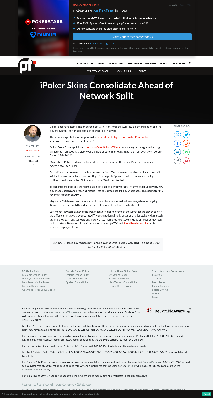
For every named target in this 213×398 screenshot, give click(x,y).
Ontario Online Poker (77, 274)
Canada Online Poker (77, 270)
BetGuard (132, 365)
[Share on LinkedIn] (177, 152)
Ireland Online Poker (120, 285)
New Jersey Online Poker (35, 282)
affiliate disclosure (83, 384)
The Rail (164, 63)
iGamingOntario (31, 369)
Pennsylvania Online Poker (36, 278)
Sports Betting (160, 289)
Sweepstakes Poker (98, 71)
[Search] (190, 63)
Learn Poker (179, 63)
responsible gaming (65, 384)
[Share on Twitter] (177, 134)
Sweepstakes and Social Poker (168, 270)
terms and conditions (31, 384)
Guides (142, 71)
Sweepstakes (135, 63)
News (155, 297)
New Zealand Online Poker (123, 282)
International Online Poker (124, 270)
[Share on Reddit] (186, 143)
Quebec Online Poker (77, 282)
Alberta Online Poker (77, 278)
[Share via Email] (186, 160)
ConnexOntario (151, 361)
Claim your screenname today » (132, 36)
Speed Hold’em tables (135, 223)
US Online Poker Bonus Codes (38, 289)
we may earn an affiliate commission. (68, 312)
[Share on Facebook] (177, 143)
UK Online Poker (118, 274)
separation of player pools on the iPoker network (124, 137)
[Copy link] (177, 160)
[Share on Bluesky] (186, 134)
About (155, 293)
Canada (101, 63)
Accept (207, 394)
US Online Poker (84, 63)
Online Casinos (160, 285)
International (117, 63)
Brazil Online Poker (119, 278)
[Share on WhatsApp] (186, 152)
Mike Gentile (32, 150)
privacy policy (49, 384)
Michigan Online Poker (34, 274)
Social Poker (123, 71)
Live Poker (151, 63)
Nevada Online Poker (33, 285)
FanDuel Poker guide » (102, 43)
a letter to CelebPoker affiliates (102, 147)
